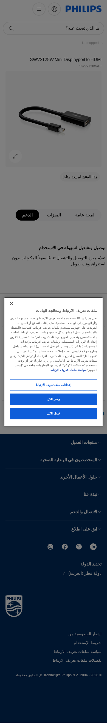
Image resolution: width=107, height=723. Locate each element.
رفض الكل (53, 399)
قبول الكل (53, 413)
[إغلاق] (11, 303)
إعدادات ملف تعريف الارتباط (53, 384)
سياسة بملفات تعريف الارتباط (68, 370)
